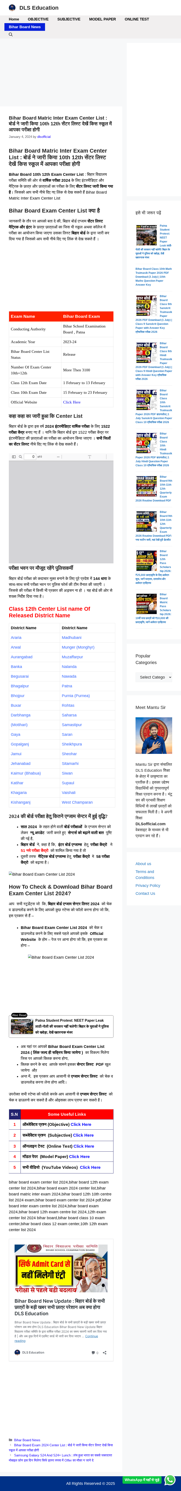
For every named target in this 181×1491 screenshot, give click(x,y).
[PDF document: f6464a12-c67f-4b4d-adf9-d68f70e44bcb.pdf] (61, 508)
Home (14, 19)
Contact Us (145, 893)
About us (143, 864)
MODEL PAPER (102, 19)
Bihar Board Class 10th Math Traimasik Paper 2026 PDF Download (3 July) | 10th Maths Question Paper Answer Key (154, 276)
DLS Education (38, 8)
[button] (10, 35)
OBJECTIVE (38, 19)
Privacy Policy (148, 885)
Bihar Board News (25, 27)
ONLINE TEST (137, 19)
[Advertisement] (61, 74)
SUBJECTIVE (68, 19)
